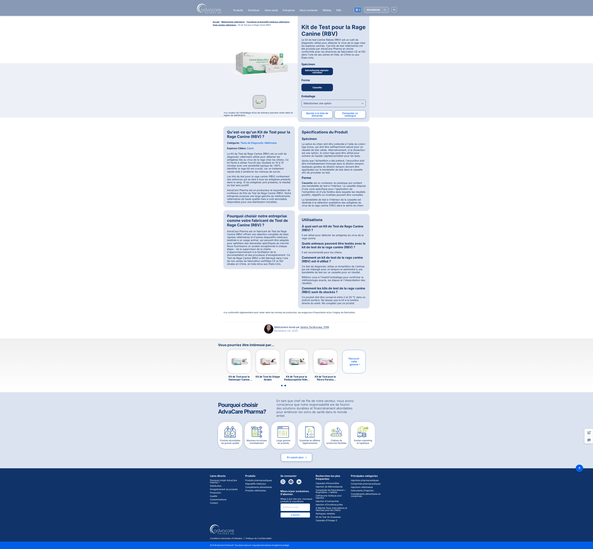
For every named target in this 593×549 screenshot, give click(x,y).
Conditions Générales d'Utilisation (226, 538)
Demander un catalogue (350, 114)
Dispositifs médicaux (255, 484)
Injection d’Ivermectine (327, 501)
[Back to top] (579, 468)
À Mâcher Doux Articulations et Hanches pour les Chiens (331, 509)
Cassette (317, 87)
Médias (327, 10)
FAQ (338, 10)
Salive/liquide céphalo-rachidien (317, 71)
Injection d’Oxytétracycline (329, 505)
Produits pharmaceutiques (258, 480)
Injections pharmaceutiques (365, 480)
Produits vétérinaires (255, 490)
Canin (250, 148)
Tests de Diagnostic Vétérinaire (258, 142)
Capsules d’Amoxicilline (327, 483)
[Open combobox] (334, 103)
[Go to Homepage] (208, 8)
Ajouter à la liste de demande (317, 114)
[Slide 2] (285, 385)
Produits (238, 10)
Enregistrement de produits (224, 489)
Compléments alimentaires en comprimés (366, 495)
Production (215, 493)
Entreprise (289, 10)
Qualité (213, 496)
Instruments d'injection (362, 490)
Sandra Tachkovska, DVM (314, 327)
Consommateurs (218, 499)
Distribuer (254, 10)
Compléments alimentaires (258, 487)
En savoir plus (297, 457)
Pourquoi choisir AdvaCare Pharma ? (223, 481)
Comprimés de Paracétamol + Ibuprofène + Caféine (331, 491)
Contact (214, 503)
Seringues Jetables (325, 514)
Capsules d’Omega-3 (326, 520)
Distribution (215, 486)
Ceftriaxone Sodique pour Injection (329, 497)
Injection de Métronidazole (329, 487)
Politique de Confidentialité (258, 538)
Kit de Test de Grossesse (328, 517)
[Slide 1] (282, 385)
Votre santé (271, 10)
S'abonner (295, 515)
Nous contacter (309, 10)
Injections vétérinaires (362, 487)
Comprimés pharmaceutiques (366, 484)
